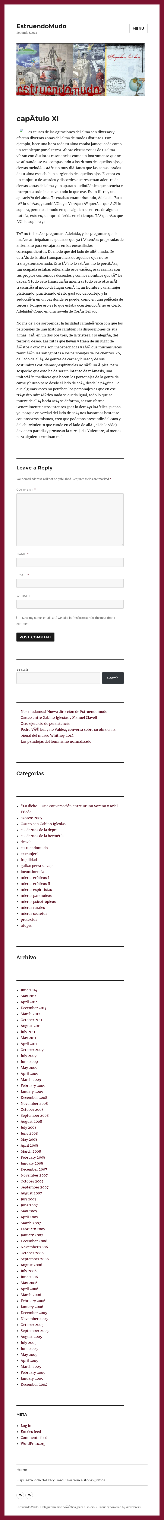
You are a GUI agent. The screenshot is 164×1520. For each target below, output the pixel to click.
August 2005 (31, 1336)
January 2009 (32, 1091)
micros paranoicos (36, 895)
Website (23, 596)
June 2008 (29, 1133)
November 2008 (34, 1103)
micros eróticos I (35, 877)
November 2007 (34, 1175)
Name (22, 554)
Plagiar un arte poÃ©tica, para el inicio (68, 1507)
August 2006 (31, 1265)
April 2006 (29, 1289)
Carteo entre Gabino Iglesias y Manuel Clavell (59, 717)
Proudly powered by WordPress (119, 1507)
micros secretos (34, 913)
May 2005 (29, 1354)
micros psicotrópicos (38, 901)
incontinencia (32, 872)
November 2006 (34, 1247)
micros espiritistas (36, 889)
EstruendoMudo (41, 26)
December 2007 (34, 1169)
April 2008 (29, 1145)
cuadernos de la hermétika (43, 836)
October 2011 (31, 1020)
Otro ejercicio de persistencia (45, 723)
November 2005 (34, 1319)
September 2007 (34, 1187)
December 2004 (34, 1384)
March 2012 (30, 1014)
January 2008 (32, 1163)
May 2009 (29, 1067)
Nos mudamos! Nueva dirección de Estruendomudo (64, 711)
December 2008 (34, 1097)
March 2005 (31, 1366)
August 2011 (31, 1026)
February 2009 (33, 1085)
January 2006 (32, 1307)
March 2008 (31, 1151)
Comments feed (34, 1437)
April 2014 (29, 1002)
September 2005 (35, 1331)
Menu (138, 28)
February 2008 (33, 1157)
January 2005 (32, 1378)
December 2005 (34, 1313)
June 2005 (29, 1348)
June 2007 (29, 1205)
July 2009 (29, 1056)
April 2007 (29, 1217)
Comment (26, 489)
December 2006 (34, 1241)
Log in (26, 1426)
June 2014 (29, 990)
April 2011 (29, 1044)
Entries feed (31, 1431)
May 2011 (28, 1038)
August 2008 (31, 1121)
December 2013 (33, 1008)
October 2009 (32, 1050)
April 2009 (29, 1073)
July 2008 (29, 1127)
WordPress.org (33, 1443)
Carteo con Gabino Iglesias (43, 824)
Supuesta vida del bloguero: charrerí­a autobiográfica (60, 1480)
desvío (26, 842)
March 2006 (31, 1295)
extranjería (30, 854)
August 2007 (31, 1193)
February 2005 (33, 1372)
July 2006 (29, 1271)
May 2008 (29, 1139)
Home (21, 1470)
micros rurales (33, 907)
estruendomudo (34, 848)
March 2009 (31, 1079)
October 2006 (32, 1253)
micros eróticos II (35, 883)
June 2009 (29, 1062)
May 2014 (29, 996)
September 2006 (35, 1259)
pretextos (29, 919)
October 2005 (32, 1325)
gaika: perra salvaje (37, 866)
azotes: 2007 (31, 818)
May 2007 (29, 1211)
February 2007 (33, 1229)
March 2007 (31, 1223)
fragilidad (29, 860)
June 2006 (29, 1277)
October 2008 (32, 1109)
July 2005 (29, 1342)
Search (22, 669)
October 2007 (32, 1181)
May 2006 (29, 1283)
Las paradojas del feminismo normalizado (56, 741)
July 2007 (28, 1199)
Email (22, 575)
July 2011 (28, 1032)
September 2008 (35, 1115)
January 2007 (32, 1235)
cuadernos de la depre (39, 830)
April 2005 (29, 1360)
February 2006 (33, 1301)
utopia (26, 925)
